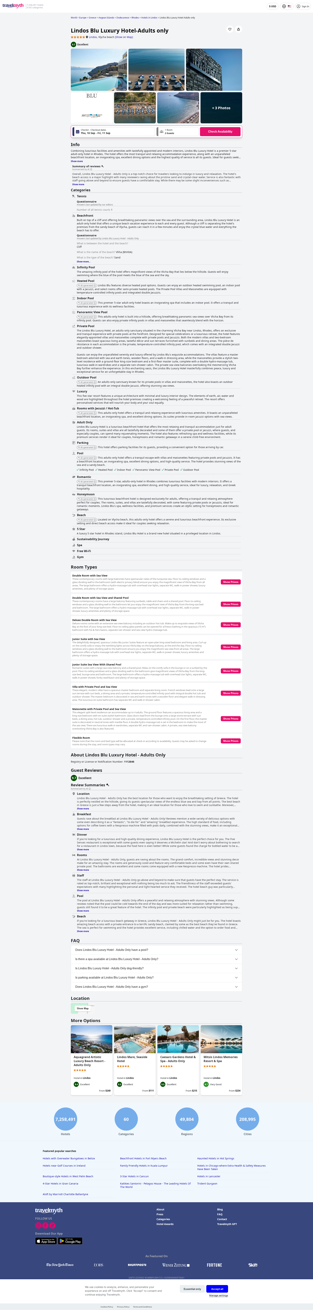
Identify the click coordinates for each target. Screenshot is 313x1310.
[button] (177, 131)
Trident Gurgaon (207, 1183)
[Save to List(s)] (229, 29)
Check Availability (220, 131)
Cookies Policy (107, 1307)
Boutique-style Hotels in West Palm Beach (68, 1176)
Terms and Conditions (142, 1307)
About (160, 1209)
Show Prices (230, 581)
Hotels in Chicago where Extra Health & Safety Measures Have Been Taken (231, 1167)
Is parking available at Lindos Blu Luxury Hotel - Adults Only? (114, 977)
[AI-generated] (95, 286)
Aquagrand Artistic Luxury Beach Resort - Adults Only (89, 1061)
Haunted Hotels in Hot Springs (215, 1158)
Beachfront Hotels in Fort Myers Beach (143, 1158)
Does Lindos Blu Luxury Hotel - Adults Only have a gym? (111, 986)
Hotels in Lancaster (208, 1176)
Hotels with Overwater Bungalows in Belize (69, 1158)
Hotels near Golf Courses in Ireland (64, 1165)
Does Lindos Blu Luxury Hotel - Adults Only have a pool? (111, 949)
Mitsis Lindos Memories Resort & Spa (221, 1059)
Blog (220, 1209)
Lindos (93, 37)
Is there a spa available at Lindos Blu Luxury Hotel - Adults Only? (116, 959)
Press (159, 1214)
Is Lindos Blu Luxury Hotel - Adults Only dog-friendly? (109, 968)
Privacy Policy (123, 1307)
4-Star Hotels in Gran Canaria (60, 1183)
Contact (222, 1219)
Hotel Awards (165, 1224)
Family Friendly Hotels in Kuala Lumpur (144, 1165)
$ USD (272, 6)
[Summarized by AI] (91, 169)
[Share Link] (238, 29)
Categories (163, 1219)
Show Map (83, 1008)
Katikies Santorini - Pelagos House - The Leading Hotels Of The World (155, 1185)
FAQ (219, 1214)
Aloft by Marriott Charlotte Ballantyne (65, 1194)
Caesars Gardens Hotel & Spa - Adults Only (178, 1059)
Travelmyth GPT (227, 1224)
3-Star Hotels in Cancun (134, 1176)
